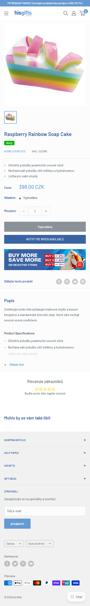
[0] (82, 13)
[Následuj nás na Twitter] (15, 564)
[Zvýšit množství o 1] (45, 211)
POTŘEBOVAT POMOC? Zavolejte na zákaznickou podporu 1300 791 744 (45, 3)
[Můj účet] (74, 13)
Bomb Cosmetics (15, 151)
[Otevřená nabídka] (6, 13)
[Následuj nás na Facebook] (7, 564)
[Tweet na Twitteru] (75, 281)
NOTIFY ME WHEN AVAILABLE (45, 239)
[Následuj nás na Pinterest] (23, 564)
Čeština (10, 543)
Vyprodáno (45, 227)
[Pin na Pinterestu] (67, 281)
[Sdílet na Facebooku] (59, 281)
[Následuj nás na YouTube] (31, 564)
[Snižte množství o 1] (23, 211)
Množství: (10, 211)
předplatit (17, 524)
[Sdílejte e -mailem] (83, 281)
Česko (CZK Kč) (36, 543)
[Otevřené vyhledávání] (65, 13)
